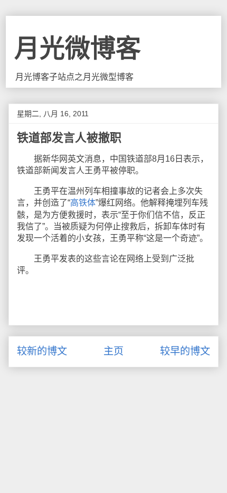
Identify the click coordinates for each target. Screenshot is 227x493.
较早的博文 (185, 351)
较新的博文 (42, 351)
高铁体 (83, 202)
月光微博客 (77, 48)
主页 (113, 351)
